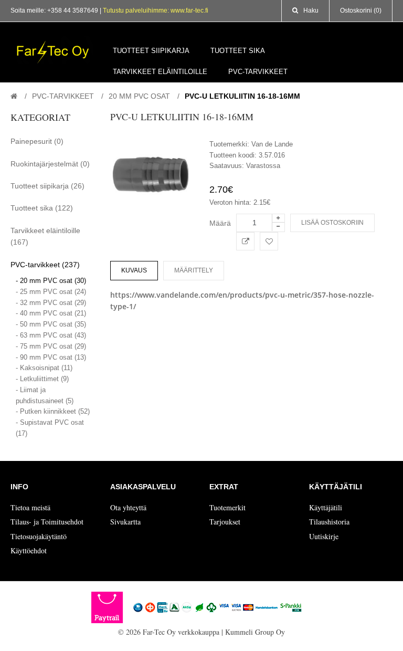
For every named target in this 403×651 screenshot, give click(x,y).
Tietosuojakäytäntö (38, 536)
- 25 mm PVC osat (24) (51, 292)
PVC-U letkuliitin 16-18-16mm (242, 96)
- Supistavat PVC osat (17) (50, 427)
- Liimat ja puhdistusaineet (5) (44, 395)
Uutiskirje (323, 536)
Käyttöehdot (28, 550)
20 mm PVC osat (139, 96)
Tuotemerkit (227, 507)
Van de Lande (272, 144)
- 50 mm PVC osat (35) (51, 324)
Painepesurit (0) (36, 141)
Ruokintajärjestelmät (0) (50, 164)
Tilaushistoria (329, 522)
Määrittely (193, 270)
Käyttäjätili (325, 507)
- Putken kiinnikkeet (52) (53, 411)
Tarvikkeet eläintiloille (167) (45, 236)
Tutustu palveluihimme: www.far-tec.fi (155, 10)
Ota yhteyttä (128, 507)
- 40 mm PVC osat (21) (51, 313)
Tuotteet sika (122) (41, 208)
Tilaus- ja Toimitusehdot (46, 522)
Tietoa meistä (30, 507)
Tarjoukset (224, 522)
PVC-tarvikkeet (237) (45, 264)
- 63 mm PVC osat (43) (51, 335)
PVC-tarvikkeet (63, 96)
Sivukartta (125, 522)
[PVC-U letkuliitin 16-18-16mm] (152, 176)
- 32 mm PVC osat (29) (51, 303)
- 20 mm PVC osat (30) (51, 281)
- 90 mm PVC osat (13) (51, 357)
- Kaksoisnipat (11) (44, 368)
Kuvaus (134, 270)
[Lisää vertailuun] (245, 241)
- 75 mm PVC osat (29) (51, 346)
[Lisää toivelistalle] (269, 241)
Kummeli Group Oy (255, 632)
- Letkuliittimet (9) (42, 379)
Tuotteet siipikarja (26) (47, 186)
